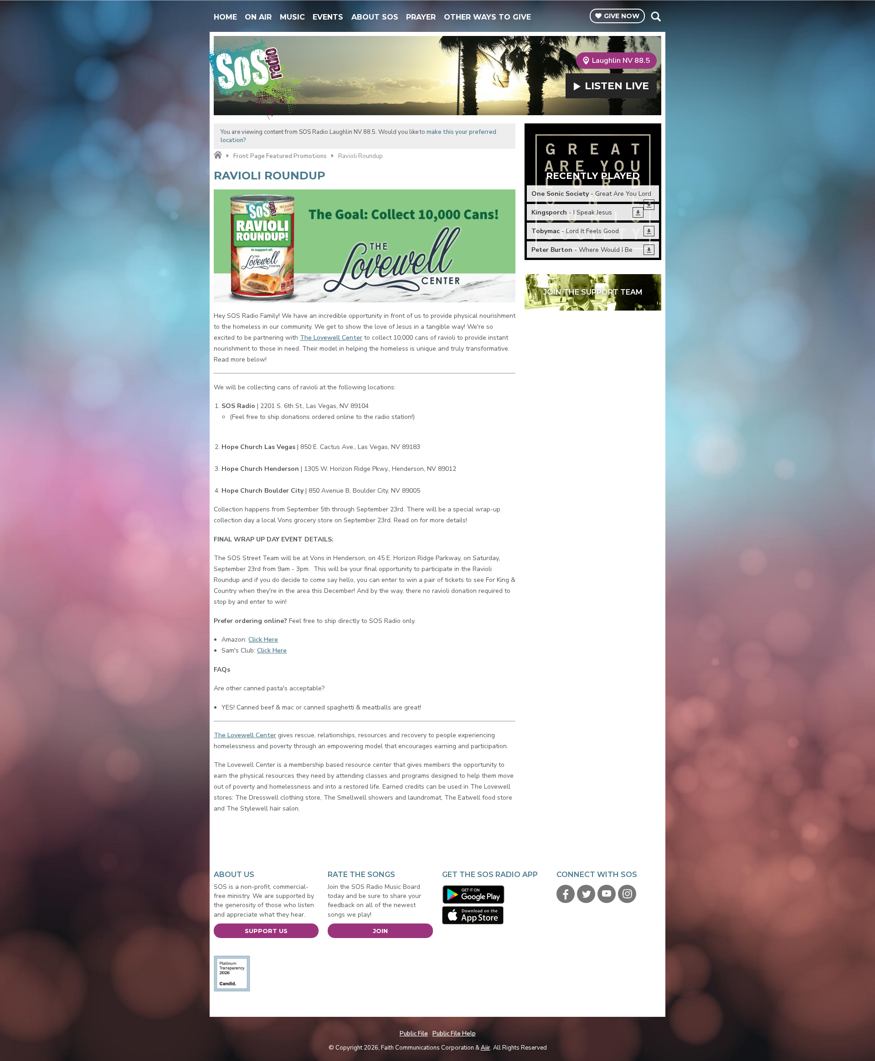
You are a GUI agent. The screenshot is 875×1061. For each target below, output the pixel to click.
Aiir (485, 1048)
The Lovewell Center (331, 337)
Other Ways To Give (487, 17)
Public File (414, 1034)
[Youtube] (606, 894)
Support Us (266, 930)
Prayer (421, 17)
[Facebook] (565, 894)
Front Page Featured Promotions (280, 156)
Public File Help (454, 1034)
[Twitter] (586, 894)
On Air (258, 17)
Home (225, 17)
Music (292, 17)
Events (328, 17)
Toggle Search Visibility (655, 16)
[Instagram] (627, 894)
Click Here (263, 639)
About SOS (374, 17)
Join (380, 930)
